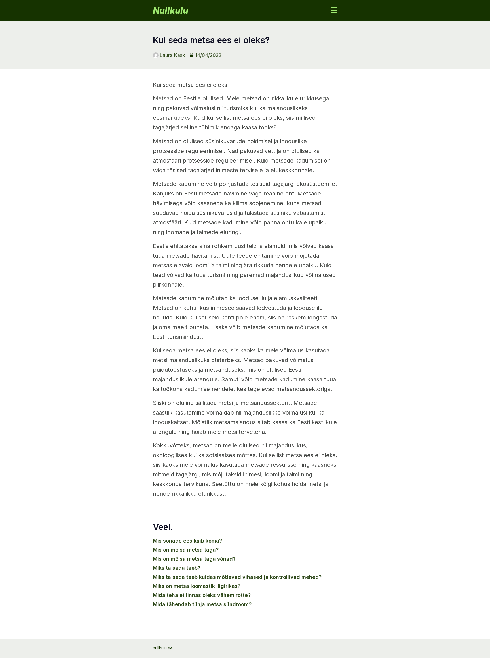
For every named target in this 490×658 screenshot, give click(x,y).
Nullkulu (170, 10)
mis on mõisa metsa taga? (186, 550)
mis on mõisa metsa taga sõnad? (194, 559)
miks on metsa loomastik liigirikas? (196, 586)
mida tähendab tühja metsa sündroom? (202, 604)
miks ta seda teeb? (176, 568)
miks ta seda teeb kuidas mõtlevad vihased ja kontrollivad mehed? (237, 577)
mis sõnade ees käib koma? (187, 541)
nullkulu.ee (163, 648)
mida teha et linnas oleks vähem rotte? (202, 595)
